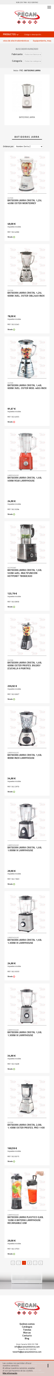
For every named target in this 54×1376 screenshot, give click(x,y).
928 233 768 (21, 2)
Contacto (27, 1335)
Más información (10, 1373)
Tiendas (27, 1329)
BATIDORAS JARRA (32, 70)
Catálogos (27, 1326)
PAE (21, 70)
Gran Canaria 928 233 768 (27, 1344)
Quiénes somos (27, 1324)
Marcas (27, 1332)
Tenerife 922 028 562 (27, 1349)
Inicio (16, 70)
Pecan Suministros (27, 17)
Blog (27, 1338)
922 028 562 (33, 2)
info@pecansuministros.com (27, 1347)
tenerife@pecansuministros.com (27, 1352)
